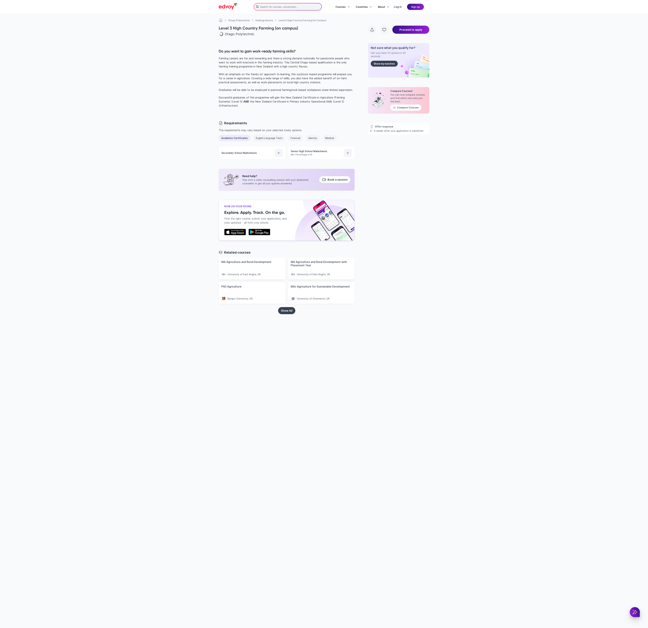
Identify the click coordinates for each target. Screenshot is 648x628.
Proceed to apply (410, 29)
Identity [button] (312, 138)
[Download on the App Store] (235, 232)
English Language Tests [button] (269, 138)
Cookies (360, 608)
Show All (286, 310)
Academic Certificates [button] (234, 138)
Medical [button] (329, 138)
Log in (398, 6)
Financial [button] (295, 138)
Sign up (415, 6)
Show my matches (384, 63)
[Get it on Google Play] (259, 232)
